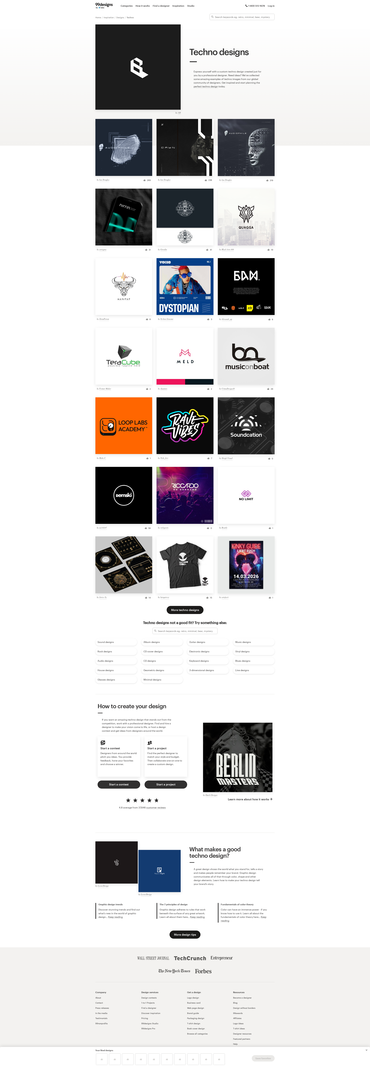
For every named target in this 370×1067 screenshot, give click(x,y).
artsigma (102, 249)
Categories (127, 5)
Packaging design (195, 1018)
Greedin (163, 249)
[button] (366, 1050)
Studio (190, 5)
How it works (143, 5)
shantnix (163, 388)
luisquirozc (164, 597)
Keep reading (115, 917)
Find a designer (161, 5)
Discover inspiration (150, 1013)
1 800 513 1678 (256, 5)
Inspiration (178, 5)
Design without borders (244, 1008)
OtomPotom (104, 319)
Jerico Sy (103, 597)
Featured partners (241, 1039)
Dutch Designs (211, 795)
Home (98, 17)
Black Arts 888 (228, 249)
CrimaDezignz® (228, 388)
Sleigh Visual (227, 458)
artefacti (225, 597)
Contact (99, 1003)
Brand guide (193, 1013)
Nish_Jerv (164, 458)
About (98, 997)
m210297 (103, 527)
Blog (235, 1003)
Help (235, 1044)
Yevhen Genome (166, 319)
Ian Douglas (104, 179)
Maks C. (102, 458)
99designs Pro (148, 1028)
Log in (271, 5)
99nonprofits (101, 1023)
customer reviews (156, 807)
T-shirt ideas (239, 1028)
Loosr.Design (103, 885)
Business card (193, 1003)
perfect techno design (206, 86)
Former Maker (105, 388)
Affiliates (237, 1018)
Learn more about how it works (248, 799)
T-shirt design (193, 1023)
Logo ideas (238, 1023)
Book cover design (196, 1028)
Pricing (144, 1018)
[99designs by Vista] (104, 6)
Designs (120, 17)
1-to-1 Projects (148, 1003)
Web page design (195, 1008)
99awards (238, 1013)
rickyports (164, 527)
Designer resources (242, 1033)
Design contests (149, 997)
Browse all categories (197, 1033)
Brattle (224, 527)
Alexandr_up (227, 319)
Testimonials (101, 1018)
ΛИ (179, 112)
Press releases (102, 1008)
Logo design (193, 997)
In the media (101, 1013)
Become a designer (242, 997)
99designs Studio (149, 1023)
